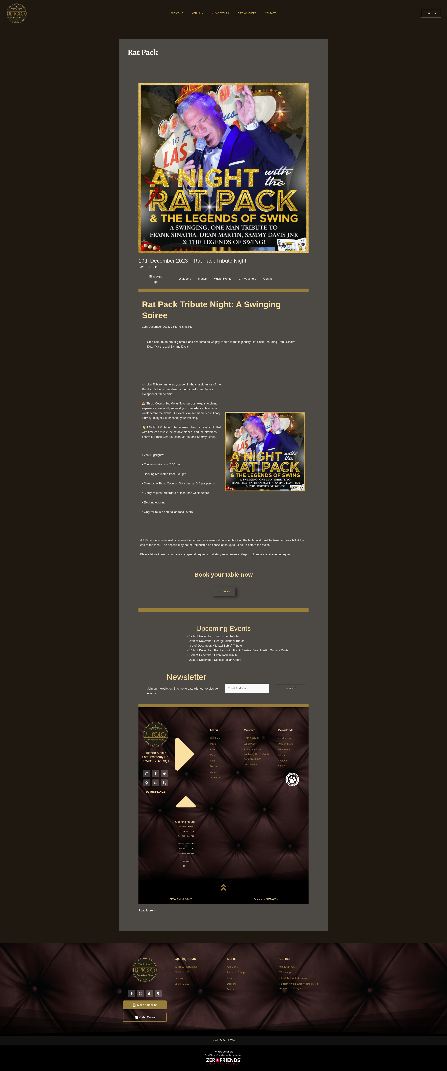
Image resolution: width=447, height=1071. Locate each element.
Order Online (147, 1017)
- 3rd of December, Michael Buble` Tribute (214, 645)
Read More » (146, 910)
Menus (196, 13)
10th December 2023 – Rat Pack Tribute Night (192, 261)
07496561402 (155, 791)
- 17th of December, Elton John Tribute (212, 655)
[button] (201, 13)
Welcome (177, 13)
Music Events (220, 13)
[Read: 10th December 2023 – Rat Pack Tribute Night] (223, 167)
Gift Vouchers (247, 13)
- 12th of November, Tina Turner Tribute (213, 636)
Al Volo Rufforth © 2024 (223, 1040)
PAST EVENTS (148, 267)
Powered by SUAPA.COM (266, 899)
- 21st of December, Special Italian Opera (214, 659)
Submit (291, 688)
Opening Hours (185, 821)
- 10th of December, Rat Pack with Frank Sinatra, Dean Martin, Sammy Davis (237, 650)
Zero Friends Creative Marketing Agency (223, 1055)
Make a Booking (147, 1004)
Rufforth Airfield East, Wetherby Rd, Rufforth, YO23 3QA (155, 757)
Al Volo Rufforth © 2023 (181, 899)
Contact (270, 13)
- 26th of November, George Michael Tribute (215, 641)
